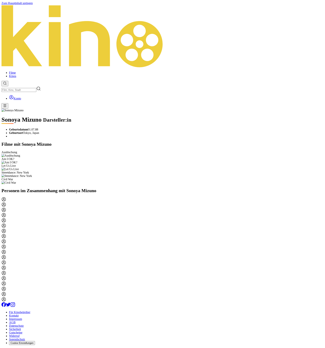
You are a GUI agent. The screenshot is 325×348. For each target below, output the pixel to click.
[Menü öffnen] (5, 106)
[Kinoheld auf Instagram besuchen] (13, 305)
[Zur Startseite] (162, 36)
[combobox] (19, 90)
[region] (162, 167)
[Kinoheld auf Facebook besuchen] (4, 305)
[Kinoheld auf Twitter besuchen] (8, 305)
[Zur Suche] (5, 83)
